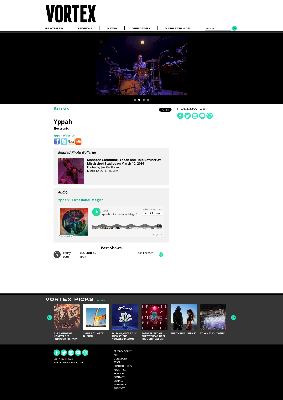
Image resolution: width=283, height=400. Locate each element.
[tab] (99, 300)
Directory (141, 28)
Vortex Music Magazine (69, 362)
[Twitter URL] (64, 141)
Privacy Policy (123, 351)
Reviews (85, 28)
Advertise (120, 369)
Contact (119, 377)
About (118, 355)
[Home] (70, 22)
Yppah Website (64, 135)
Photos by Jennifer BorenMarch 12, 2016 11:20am (124, 165)
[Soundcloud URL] (78, 141)
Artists (61, 108)
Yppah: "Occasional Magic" (80, 200)
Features (54, 28)
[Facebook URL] (57, 141)
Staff (117, 362)
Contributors (123, 366)
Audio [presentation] (101, 300)
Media (112, 28)
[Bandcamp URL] (71, 141)
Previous (49, 317)
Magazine (120, 384)
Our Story (120, 358)
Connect (119, 380)
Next (233, 317)
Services (119, 373)
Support (119, 388)
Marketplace (177, 28)
